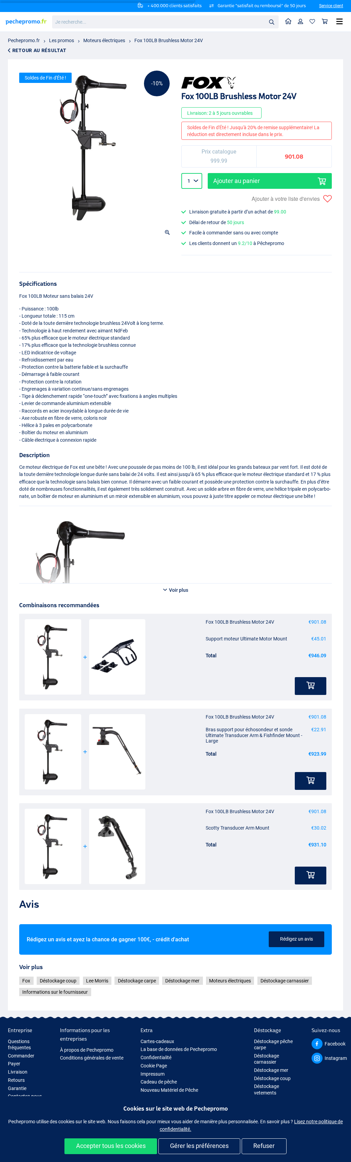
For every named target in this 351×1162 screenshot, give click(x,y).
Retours (16, 1080)
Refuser (264, 1145)
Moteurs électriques (104, 40)
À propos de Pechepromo (86, 1050)
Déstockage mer (182, 980)
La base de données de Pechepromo (179, 1049)
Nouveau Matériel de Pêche (169, 1090)
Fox (26, 980)
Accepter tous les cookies (111, 1145)
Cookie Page (154, 1065)
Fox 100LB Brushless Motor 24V (168, 40)
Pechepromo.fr (24, 40)
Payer (14, 1063)
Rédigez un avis (296, 939)
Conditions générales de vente (91, 1058)
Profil (300, 21)
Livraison (17, 1072)
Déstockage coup (58, 980)
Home (288, 21)
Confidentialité (156, 1057)
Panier (325, 21)
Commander (21, 1056)
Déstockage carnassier (285, 980)
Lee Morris (97, 980)
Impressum (153, 1074)
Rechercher (271, 21)
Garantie (17, 1088)
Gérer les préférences (199, 1145)
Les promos (61, 40)
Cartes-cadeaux (157, 1041)
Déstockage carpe (137, 980)
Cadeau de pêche (159, 1082)
